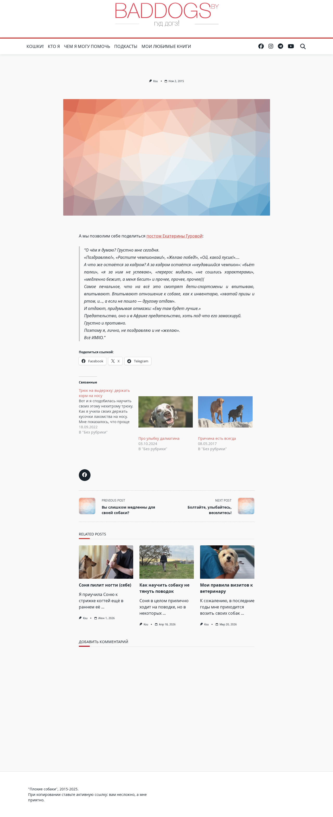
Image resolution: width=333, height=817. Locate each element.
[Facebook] (261, 46)
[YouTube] (291, 46)
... (102, 607)
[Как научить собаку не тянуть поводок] (166, 562)
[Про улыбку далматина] (165, 412)
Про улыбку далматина (159, 438)
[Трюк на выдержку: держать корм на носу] (108, 411)
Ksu (155, 81)
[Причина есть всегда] (225, 412)
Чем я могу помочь (87, 46)
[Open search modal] (303, 46)
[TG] (280, 46)
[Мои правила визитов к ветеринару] (227, 562)
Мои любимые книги (166, 46)
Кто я (54, 46)
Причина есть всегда (217, 438)
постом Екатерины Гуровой (174, 236)
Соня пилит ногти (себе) (105, 585)
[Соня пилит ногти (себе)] (106, 562)
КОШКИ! (35, 46)
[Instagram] (270, 46)
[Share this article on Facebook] (85, 475)
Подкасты (125, 46)
